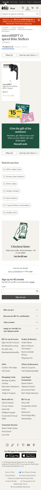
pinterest (23, 445)
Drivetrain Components (9, 29)
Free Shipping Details (29, 371)
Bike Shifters (5, 31)
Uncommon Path (28, 390)
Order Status (26, 342)
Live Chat (5, 435)
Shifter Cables (11, 184)
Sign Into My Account (10, 342)
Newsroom (25, 412)
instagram (7, 445)
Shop (12, 8)
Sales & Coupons (28, 367)
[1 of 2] (10, 81)
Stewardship (26, 419)
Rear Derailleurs (11, 198)
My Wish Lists (7, 349)
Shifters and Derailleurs (25, 29)
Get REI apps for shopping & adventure (20, 451)
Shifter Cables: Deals (13, 169)
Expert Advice (21, 47)
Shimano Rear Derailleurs (15, 176)
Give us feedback (15, 271)
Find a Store (6, 431)
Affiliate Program (8, 412)
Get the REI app (20, 256)
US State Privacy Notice (27, 475)
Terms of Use (9, 472)
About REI (25, 403)
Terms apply (20, 140)
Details (32, 282)
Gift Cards (6, 371)
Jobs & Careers (8, 403)
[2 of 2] (11, 81)
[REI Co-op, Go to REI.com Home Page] (4, 8)
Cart (32, 8)
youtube (28, 445)
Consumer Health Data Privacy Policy (20, 478)
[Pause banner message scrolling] (38, 20)
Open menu (37, 8)
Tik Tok (12, 445)
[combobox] (20, 13)
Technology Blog (28, 415)
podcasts (34, 445)
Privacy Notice (10, 475)
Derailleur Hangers (12, 191)
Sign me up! (20, 297)
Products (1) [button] (8, 47)
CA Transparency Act (27, 481)
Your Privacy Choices (28, 472)
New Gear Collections (10, 386)
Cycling (13, 27)
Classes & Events (28, 386)
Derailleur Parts (11, 212)
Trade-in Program (8, 393)
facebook (18, 445)
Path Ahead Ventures (29, 393)
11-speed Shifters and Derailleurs (18, 205)
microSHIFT (5, 27)
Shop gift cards (20, 144)
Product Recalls (11, 481)
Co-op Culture (7, 406)
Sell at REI (6, 409)
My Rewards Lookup (10, 346)
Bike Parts (21, 27)
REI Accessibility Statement (20, 487)
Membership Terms (20, 484)
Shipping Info (27, 358)
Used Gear (6, 390)
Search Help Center (9, 428)
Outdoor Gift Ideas (9, 367)
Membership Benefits (10, 352)
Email (3, 287)
